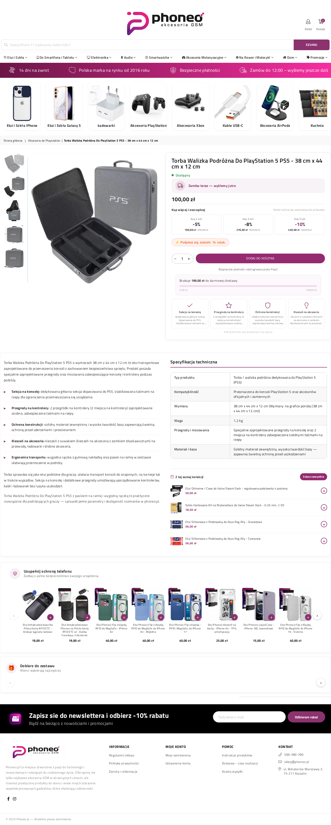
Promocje (317, 57)
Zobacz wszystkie (313, 477)
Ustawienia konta (178, 763)
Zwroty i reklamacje (123, 771)
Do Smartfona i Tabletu (56, 57)
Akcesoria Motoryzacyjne (204, 57)
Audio (128, 57)
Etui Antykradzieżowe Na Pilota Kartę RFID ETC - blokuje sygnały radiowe (38, 628)
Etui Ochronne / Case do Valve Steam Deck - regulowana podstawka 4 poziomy (236, 488)
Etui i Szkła (15, 57)
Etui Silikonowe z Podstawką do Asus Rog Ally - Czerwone (223, 539)
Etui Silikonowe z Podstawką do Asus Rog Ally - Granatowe (223, 522)
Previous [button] (31, 220)
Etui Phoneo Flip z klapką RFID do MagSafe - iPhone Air (111, 628)
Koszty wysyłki (232, 771)
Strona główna (13, 141)
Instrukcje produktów (237, 755)
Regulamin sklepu (121, 755)
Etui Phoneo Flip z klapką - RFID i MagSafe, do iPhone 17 (185, 628)
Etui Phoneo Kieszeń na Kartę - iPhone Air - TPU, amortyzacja (222, 628)
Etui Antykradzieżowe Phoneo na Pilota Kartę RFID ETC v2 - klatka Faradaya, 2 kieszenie (75, 630)
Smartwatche (159, 57)
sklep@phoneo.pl (296, 762)
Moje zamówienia (178, 755)
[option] (94, 219)
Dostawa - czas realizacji (240, 763)
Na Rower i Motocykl (254, 57)
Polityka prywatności (124, 763)
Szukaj (311, 44)
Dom (290, 57)
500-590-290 (293, 754)
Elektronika (99, 57)
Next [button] (157, 220)
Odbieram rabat (306, 717)
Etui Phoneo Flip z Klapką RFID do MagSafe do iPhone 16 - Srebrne (296, 628)
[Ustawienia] (308, 23)
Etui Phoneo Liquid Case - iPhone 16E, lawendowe (259, 626)
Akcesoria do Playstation (44, 141)
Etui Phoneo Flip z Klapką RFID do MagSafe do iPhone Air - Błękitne (148, 628)
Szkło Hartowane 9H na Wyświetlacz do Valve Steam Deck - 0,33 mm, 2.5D (234, 505)
